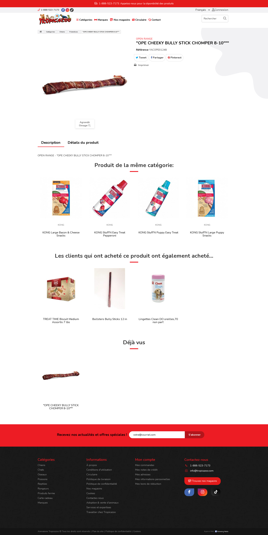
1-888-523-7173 (50, 9)
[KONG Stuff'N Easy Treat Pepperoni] (109, 198)
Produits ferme (46, 493)
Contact (156, 19)
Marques (103, 19)
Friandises (73, 32)
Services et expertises (98, 507)
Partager (157, 57)
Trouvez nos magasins (204, 481)
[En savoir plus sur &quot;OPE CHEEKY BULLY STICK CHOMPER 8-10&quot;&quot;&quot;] (61, 375)
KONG (61, 224)
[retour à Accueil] (40, 32)
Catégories (85, 19)
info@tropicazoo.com (201, 470)
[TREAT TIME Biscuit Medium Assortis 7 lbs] (61, 288)
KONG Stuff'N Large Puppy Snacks (207, 234)
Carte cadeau (45, 498)
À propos (91, 465)
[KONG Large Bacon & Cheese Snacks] (61, 198)
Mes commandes (144, 465)
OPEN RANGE (144, 38)
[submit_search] (224, 18)
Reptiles (42, 484)
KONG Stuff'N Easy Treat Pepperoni (109, 234)
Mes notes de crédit (146, 469)
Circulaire (140, 19)
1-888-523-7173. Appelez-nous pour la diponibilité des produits (136, 3)
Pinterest (175, 57)
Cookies (90, 493)
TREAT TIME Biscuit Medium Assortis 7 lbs (61, 320)
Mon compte (145, 459)
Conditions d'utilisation (99, 469)
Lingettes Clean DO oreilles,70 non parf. (158, 320)
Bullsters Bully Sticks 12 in (109, 319)
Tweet (142, 57)
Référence (142, 49)
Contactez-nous (95, 498)
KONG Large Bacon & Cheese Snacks (61, 234)
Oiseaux (42, 474)
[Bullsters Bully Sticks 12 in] (109, 288)
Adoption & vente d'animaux (102, 502)
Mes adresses (142, 474)
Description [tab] (50, 142)
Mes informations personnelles (152, 479)
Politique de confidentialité (101, 484)
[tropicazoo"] (63, 10)
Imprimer (143, 65)
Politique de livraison (98, 479)
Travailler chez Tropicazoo (101, 512)
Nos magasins (122, 19)
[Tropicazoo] (55, 19)
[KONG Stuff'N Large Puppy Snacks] (207, 198)
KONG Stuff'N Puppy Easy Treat (158, 232)
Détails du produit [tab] (83, 142)
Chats (41, 469)
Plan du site (97, 531)
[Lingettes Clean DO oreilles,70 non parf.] (158, 288)
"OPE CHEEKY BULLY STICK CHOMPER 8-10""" (61, 406)
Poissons (42, 479)
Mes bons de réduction (148, 484)
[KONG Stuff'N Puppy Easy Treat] (158, 198)
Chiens (62, 32)
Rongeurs (43, 488)
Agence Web (209, 531)
